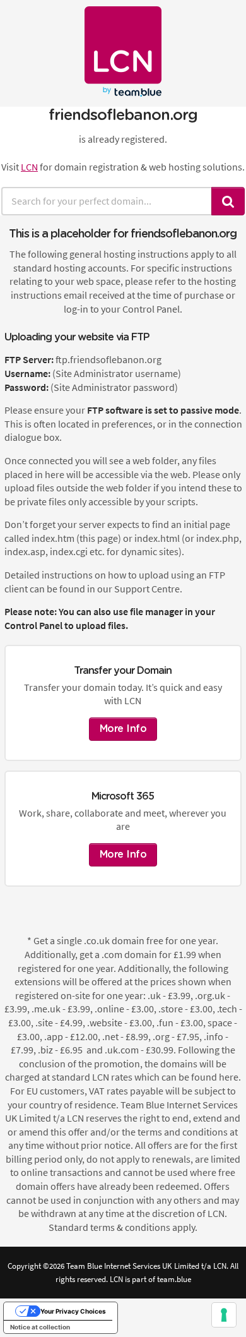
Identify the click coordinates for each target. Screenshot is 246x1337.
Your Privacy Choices (73, 1311)
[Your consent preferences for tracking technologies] (224, 1315)
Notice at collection (40, 1327)
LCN (29, 166)
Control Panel (33, 625)
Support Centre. (148, 588)
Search (228, 201)
